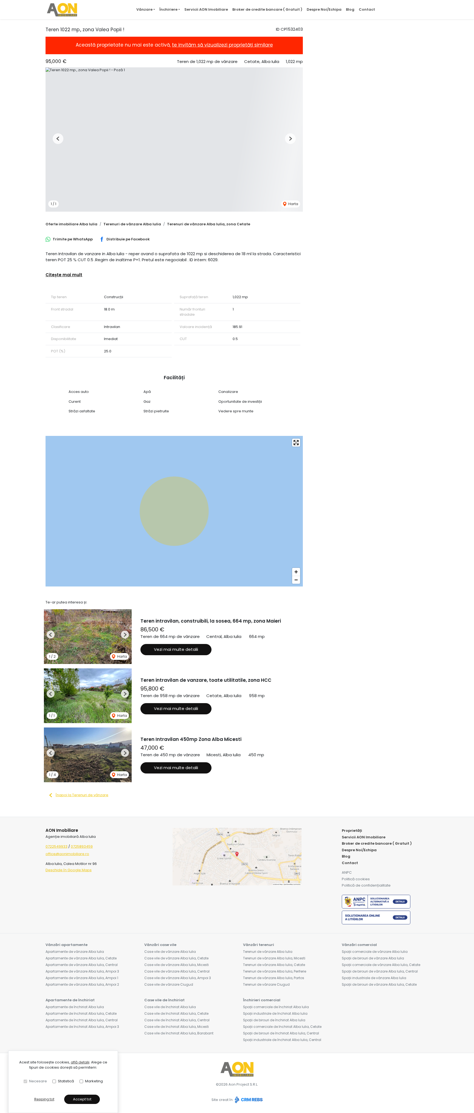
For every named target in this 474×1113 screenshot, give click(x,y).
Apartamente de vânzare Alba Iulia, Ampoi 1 (82, 978)
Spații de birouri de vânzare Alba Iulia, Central (380, 971)
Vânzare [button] (144, 9)
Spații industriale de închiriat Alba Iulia (275, 1013)
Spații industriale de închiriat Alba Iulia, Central (282, 1039)
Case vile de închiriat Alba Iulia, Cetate (176, 1013)
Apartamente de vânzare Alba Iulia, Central (82, 964)
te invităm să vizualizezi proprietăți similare (222, 45)
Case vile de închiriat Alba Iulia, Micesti (176, 1026)
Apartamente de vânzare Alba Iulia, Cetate (81, 958)
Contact (367, 9)
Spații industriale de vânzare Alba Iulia (374, 978)
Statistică (66, 1081)
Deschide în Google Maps (69, 870)
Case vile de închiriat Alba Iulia (170, 1007)
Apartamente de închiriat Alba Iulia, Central (82, 1020)
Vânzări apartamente (67, 944)
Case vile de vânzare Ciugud (168, 984)
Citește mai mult (64, 275)
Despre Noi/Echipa (324, 9)
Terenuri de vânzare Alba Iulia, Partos (273, 978)
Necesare (38, 1081)
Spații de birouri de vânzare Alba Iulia (373, 958)
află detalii (80, 1062)
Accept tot (82, 1099)
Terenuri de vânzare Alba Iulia (132, 224)
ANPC (347, 872)
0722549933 (56, 846)
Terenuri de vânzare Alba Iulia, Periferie (274, 971)
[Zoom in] (296, 572)
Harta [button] (292, 203)
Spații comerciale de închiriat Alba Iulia (276, 1007)
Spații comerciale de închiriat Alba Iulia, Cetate (282, 1026)
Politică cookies (356, 879)
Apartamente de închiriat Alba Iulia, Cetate (81, 1013)
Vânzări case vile (160, 944)
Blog (350, 9)
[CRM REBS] (248, 1100)
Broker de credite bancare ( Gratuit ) (267, 9)
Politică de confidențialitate (366, 885)
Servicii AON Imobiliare (206, 9)
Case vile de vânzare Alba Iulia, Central (177, 971)
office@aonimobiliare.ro (67, 853)
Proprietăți (352, 830)
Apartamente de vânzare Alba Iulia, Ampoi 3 (82, 971)
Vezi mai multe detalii (176, 649)
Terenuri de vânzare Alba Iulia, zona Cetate (208, 224)
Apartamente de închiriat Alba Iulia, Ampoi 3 (82, 1026)
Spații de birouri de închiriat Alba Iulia (274, 1020)
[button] (58, 138)
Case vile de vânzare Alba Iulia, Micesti (176, 964)
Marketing (94, 1081)
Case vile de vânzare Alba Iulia (170, 951)
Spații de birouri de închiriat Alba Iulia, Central (281, 1033)
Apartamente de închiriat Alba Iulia (75, 1007)
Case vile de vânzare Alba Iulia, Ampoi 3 (177, 978)
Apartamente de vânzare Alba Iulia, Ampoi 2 (82, 984)
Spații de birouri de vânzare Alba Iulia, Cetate (379, 984)
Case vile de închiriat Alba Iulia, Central (177, 1020)
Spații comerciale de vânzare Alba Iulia (375, 951)
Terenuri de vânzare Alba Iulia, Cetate (274, 964)
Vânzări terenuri (258, 944)
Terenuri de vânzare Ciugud (266, 984)
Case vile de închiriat (164, 1000)
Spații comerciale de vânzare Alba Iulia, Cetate (381, 964)
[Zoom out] (296, 580)
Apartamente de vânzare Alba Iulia (75, 951)
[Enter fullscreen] (296, 443)
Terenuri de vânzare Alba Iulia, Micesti (274, 958)
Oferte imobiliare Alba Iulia (71, 224)
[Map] (174, 511)
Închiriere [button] (168, 9)
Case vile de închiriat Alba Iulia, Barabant (178, 1033)
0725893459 (82, 846)
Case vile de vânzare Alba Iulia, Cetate (176, 958)
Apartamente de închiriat (70, 1000)
